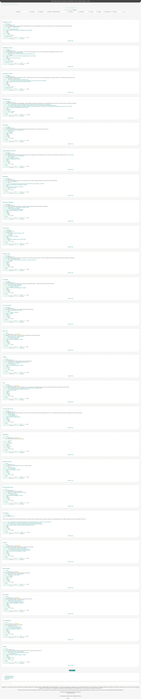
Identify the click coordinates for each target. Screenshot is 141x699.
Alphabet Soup (7, 99)
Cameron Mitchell (11, 413)
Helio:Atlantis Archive (9, 678)
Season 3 (8, 135)
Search (84, 1)
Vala (9, 27)
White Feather (6, 568)
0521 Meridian (13, 209)
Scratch (5, 646)
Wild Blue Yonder (7, 461)
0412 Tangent (12, 468)
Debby (7, 359)
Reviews (11, 25)
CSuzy (7, 436)
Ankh (6, 622)
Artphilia (68, 696)
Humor (17, 55)
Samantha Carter (28, 53)
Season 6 (14, 57)
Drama (14, 30)
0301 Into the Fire (13, 653)
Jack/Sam (10, 440)
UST (21, 629)
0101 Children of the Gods (15, 80)
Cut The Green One (8, 408)
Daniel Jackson (11, 53)
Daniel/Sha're (19, 284)
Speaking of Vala (7, 22)
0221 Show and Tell (34, 106)
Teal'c (9, 78)
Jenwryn (7, 410)
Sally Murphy (8, 230)
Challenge (11, 81)
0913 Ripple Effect (13, 415)
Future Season (9, 57)
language (15, 239)
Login (88, 1)
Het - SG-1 (15, 625)
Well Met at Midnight (8, 202)
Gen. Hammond (48, 104)
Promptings (5, 513)
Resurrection (6, 228)
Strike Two (5, 331)
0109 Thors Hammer (14, 494)
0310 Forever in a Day (35, 80)
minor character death (11, 187)
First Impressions (7, 620)
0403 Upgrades (43, 80)
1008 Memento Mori (14, 29)
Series (80, 1)
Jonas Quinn (10, 52)
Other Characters (22, 79)
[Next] (73, 670)
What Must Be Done (8, 487)
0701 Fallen (69, 106)
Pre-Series (8, 161)
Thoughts (30, 30)
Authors (64, 1)
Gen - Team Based (21, 388)
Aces (6, 489)
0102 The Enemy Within (25, 80)
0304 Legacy (12, 364)
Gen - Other (19, 310)
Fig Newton (8, 24)
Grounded (5, 279)
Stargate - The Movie (14, 157)
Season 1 (13, 186)
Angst (7, 30)
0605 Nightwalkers (51, 106)
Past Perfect (6, 594)
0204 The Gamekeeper (14, 106)
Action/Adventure (9, 416)
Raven (7, 570)
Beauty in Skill (6, 254)
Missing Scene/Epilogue (20, 30)
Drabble (10, 30)
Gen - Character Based (14, 27)
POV (27, 30)
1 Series (74, 10)
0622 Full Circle (64, 106)
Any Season (8, 109)
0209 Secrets (23, 183)
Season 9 (8, 419)
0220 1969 (22, 601)
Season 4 (8, 341)
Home (52, 1)
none (8, 368)
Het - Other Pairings (12, 284)
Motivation (5, 125)
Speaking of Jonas (7, 47)
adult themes (9, 239)
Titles (76, 1)
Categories (70, 1)
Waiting (4, 357)
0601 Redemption (19, 209)
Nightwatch (6, 434)
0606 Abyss (58, 106)
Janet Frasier (15, 79)
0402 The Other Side (14, 338)
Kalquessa (8, 384)
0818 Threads (40, 524)
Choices (5, 542)
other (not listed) (11, 111)
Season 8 (8, 238)
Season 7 (19, 57)
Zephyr (7, 333)
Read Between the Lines (9, 150)
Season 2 (17, 186)
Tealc (33, 53)
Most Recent (58, 1)
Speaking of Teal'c (7, 73)
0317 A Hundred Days (43, 106)
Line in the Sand (70, 154)
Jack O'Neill (17, 53)
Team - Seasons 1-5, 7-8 (30, 388)
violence (13, 657)
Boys (4, 383)
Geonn (7, 463)
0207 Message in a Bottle (25, 106)
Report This (70, 40)
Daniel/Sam (10, 625)
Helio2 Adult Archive (9, 677)
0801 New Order (13, 390)
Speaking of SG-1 (8, 36)
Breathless (5, 176)
